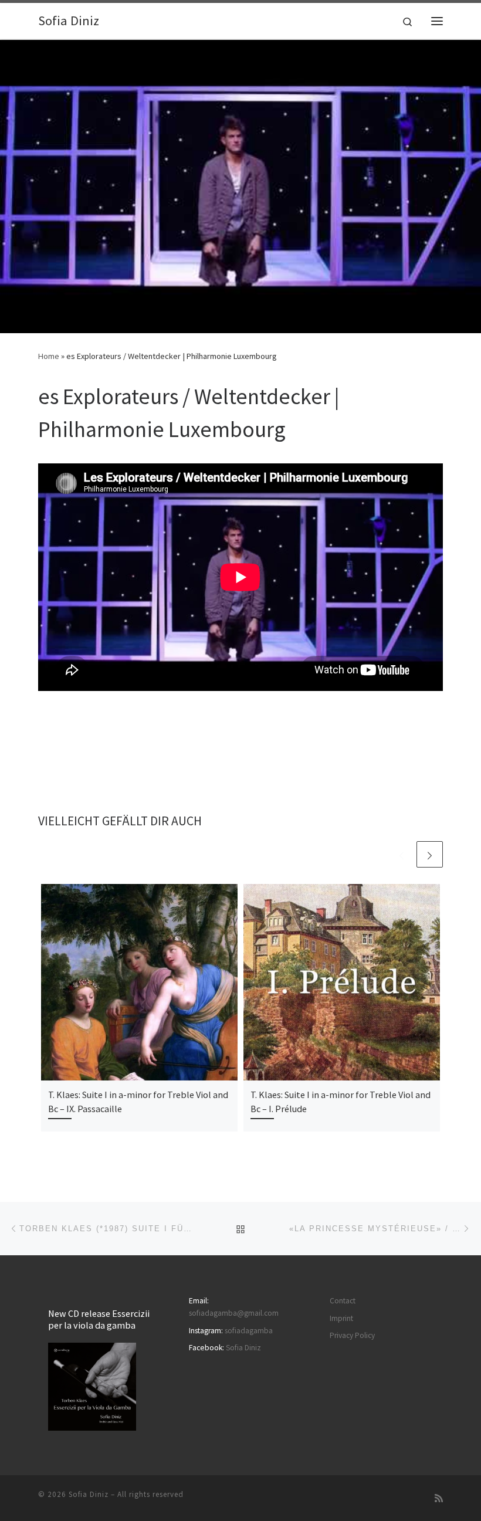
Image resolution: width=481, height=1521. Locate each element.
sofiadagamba (249, 1331)
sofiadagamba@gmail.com (234, 1313)
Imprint (341, 1318)
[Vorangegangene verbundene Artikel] (401, 854)
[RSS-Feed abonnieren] (439, 1498)
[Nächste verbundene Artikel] (429, 854)
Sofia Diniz (243, 1348)
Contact (342, 1301)
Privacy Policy (352, 1335)
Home (48, 356)
